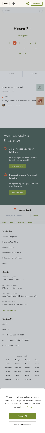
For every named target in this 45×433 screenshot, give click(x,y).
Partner (36, 3)
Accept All (22, 416)
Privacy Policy (26, 407)
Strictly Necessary (22, 425)
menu (6, 3)
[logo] (13, 3)
